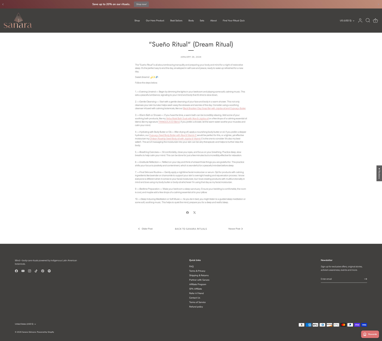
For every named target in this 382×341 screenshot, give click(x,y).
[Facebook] (16, 270)
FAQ (191, 266)
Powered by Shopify (45, 332)
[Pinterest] (42, 270)
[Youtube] (22, 270)
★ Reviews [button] (379, 173)
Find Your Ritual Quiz (234, 20)
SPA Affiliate (195, 288)
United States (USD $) (24, 324)
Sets (202, 20)
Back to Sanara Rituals (191, 228)
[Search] (368, 20)
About (213, 20)
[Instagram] (29, 270)
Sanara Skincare (29, 332)
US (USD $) (346, 20)
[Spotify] (49, 270)
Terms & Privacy (197, 270)
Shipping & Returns (199, 275)
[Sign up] (365, 278)
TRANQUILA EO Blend (169, 121)
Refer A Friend (196, 293)
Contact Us (194, 297)
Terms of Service (197, 302)
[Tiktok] (36, 270)
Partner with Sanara (199, 279)
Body (191, 20)
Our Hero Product (155, 20)
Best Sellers (176, 20)
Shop (137, 20)
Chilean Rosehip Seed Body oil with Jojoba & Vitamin (175, 138)
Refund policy (196, 306)
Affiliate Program (197, 284)
